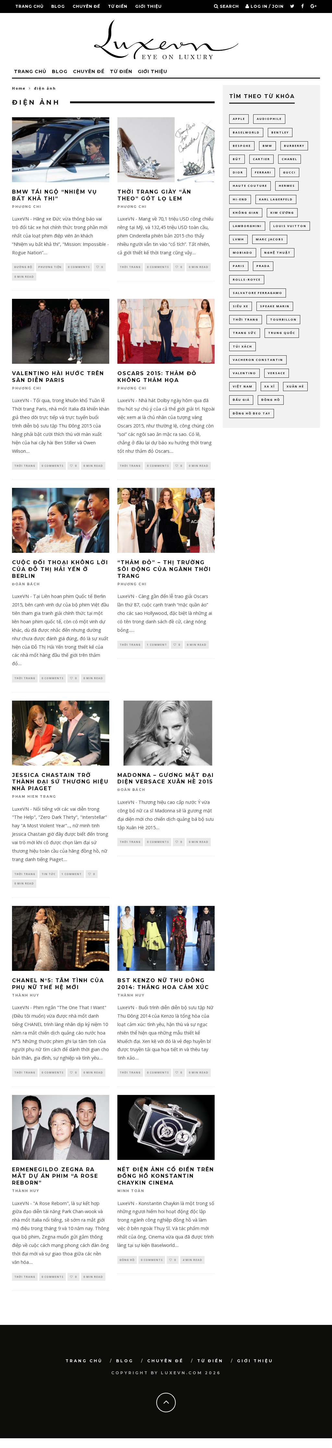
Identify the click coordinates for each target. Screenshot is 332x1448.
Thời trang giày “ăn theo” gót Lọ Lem (154, 195)
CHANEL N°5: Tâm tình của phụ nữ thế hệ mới (58, 983)
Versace (276, 373)
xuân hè (295, 386)
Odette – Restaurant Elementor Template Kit (218, 1446)
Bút (237, 159)
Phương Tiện (50, 267)
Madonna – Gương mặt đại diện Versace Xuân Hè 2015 (165, 778)
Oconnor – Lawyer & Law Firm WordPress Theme (123, 1446)
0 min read (24, 276)
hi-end (240, 199)
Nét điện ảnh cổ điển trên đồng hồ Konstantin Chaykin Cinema (165, 1176)
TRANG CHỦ (29, 6)
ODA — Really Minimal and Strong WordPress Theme (182, 1446)
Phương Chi (26, 207)
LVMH (238, 239)
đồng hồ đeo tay (251, 413)
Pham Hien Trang (34, 797)
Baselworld (246, 132)
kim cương (282, 212)
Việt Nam (243, 386)
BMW (267, 146)
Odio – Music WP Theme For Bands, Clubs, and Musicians (236, 1446)
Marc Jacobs (270, 239)
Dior (238, 172)
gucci (289, 172)
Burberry (294, 146)
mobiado (243, 252)
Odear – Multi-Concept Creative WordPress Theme (201, 1446)
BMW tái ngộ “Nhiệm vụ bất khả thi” (54, 195)
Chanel (289, 159)
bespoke (242, 146)
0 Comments (79, 267)
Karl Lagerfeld (276, 199)
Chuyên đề (86, 6)
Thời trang (130, 267)
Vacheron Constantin (258, 360)
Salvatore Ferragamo (257, 293)
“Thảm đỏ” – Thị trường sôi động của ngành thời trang (164, 569)
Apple (239, 119)
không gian (246, 212)
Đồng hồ (127, 1260)
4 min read (192, 1260)
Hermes (287, 186)
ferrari (263, 172)
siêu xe (240, 306)
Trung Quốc (281, 333)
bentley (280, 132)
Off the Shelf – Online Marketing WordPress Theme (255, 1446)
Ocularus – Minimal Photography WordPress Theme (164, 1446)
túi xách (242, 346)
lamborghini (247, 226)
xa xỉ (269, 386)
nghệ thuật (277, 252)
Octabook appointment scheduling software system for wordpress (143, 1446)
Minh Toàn (130, 1191)
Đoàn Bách (26, 584)
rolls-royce (247, 279)
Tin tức (48, 874)
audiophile (269, 119)
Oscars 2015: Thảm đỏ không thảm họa (157, 376)
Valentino (244, 373)
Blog (58, 6)
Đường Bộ (23, 267)
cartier (261, 159)
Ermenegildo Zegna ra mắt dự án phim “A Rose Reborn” (55, 1176)
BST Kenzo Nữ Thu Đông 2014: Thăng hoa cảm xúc (163, 983)
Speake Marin (275, 306)
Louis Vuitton (289, 226)
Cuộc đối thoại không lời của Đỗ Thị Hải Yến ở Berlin (60, 569)
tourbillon (283, 319)
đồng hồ (270, 400)
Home (19, 88)
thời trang (245, 319)
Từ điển (117, 6)
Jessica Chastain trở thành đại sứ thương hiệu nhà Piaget (60, 782)
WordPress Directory (71, 1446)
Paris (239, 266)
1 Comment (157, 644)
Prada (263, 266)
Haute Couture (250, 186)
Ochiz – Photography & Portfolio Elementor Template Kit (85, 1446)
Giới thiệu (148, 6)
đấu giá (241, 400)
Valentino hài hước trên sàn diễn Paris (58, 376)
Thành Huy (25, 995)
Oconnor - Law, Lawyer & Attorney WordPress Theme (104, 1446)
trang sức (244, 333)
